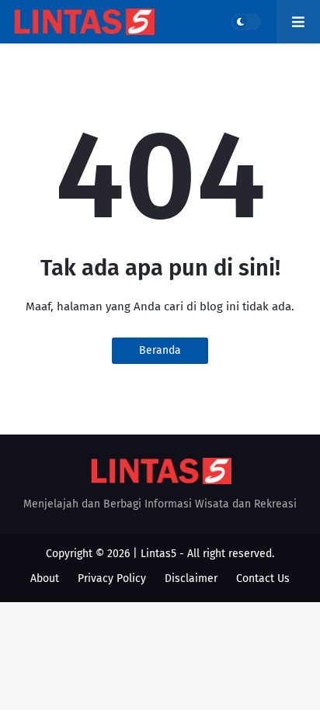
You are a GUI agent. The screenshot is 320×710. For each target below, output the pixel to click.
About (44, 578)
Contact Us (263, 578)
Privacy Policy (112, 578)
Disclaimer (191, 578)
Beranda (160, 350)
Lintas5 (158, 553)
